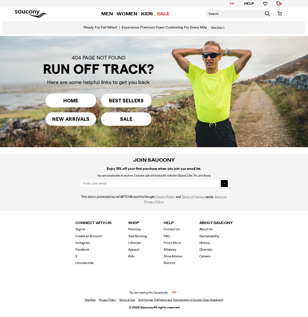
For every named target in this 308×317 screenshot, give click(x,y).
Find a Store (172, 243)
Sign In (80, 229)
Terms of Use (127, 300)
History (204, 243)
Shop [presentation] (133, 223)
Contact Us (172, 229)
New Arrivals (70, 119)
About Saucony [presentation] (216, 223)
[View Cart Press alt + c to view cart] (279, 14)
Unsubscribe (84, 263)
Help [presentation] (169, 223)
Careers (205, 256)
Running (134, 229)
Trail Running (137, 236)
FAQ (167, 236)
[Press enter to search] (267, 14)
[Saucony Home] (31, 14)
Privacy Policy (165, 196)
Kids (131, 256)
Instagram (82, 243)
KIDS (147, 14)
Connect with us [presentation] (93, 223)
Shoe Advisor (173, 256)
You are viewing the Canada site (148, 292)
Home (70, 100)
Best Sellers (126, 100)
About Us (206, 229)
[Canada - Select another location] (231, 4)
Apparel (133, 249)
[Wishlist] (265, 4)
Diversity (205, 249)
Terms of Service (193, 196)
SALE (163, 14)
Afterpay (170, 249)
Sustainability (209, 236)
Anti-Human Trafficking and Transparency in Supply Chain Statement (180, 300)
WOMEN (127, 14)
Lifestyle (134, 243)
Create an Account (88, 236)
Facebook (82, 249)
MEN (107, 14)
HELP (249, 3)
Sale (126, 119)
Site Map (90, 300)
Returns (169, 263)
